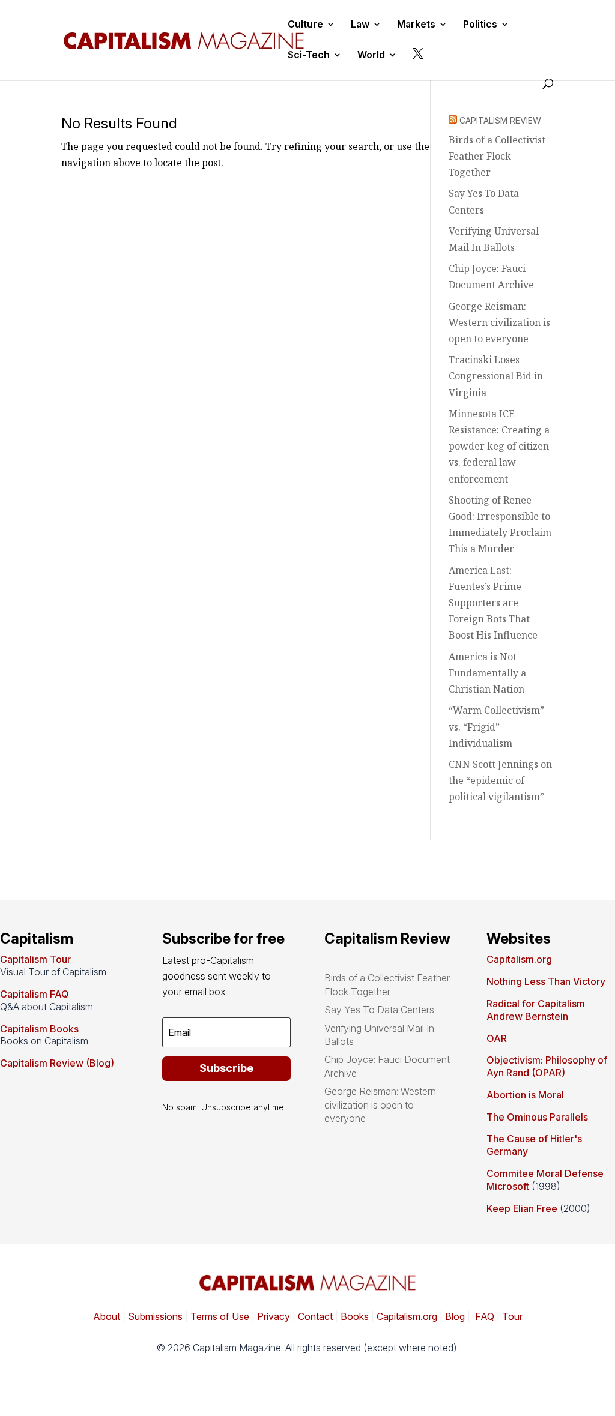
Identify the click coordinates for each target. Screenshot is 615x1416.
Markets (416, 25)
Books (355, 1316)
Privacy (272, 1316)
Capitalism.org (519, 959)
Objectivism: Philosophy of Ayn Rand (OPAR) (546, 1066)
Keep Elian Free (521, 1208)
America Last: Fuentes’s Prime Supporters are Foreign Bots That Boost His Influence (493, 603)
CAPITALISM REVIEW (500, 120)
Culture (305, 25)
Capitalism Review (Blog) (57, 1063)
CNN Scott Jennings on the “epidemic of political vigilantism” (500, 780)
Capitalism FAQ (34, 994)
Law (360, 25)
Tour (512, 1316)
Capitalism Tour (35, 959)
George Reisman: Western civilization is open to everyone (499, 322)
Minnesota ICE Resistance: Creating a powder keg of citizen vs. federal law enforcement (499, 446)
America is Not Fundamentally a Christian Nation (487, 673)
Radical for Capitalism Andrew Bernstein (535, 1010)
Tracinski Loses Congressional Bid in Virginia (496, 376)
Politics (480, 25)
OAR (496, 1038)
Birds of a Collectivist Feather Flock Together (497, 156)
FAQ (483, 1316)
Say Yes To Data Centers (379, 1010)
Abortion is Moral (525, 1095)
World (371, 55)
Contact (314, 1316)
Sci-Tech (309, 55)
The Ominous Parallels (537, 1117)
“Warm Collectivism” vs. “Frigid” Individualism (496, 726)
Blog (455, 1316)
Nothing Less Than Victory (545, 981)
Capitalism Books (39, 1029)
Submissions (154, 1316)
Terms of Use (218, 1316)
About (106, 1316)
